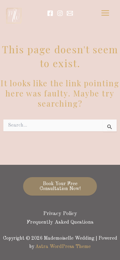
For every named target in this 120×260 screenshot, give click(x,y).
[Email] (70, 13)
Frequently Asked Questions (60, 222)
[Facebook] (50, 13)
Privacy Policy (60, 213)
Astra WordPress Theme (63, 246)
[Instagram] (60, 13)
